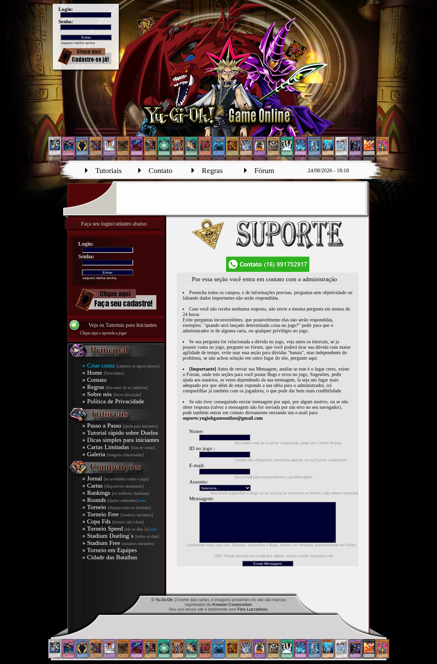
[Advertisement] (241, 198)
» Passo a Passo (120, 425)
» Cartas (113, 485)
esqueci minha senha (78, 43)
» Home (103, 372)
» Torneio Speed (116, 528)
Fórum (264, 170)
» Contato (94, 379)
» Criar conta (120, 365)
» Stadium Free (118, 542)
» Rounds (110, 499)
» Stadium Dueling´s (120, 535)
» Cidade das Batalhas (109, 557)
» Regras (115, 387)
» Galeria (113, 454)
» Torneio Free (117, 514)
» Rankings (115, 492)
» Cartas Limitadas (118, 447)
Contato (160, 170)
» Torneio (116, 507)
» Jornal (115, 478)
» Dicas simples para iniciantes (120, 439)
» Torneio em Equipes (109, 550)
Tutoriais (108, 170)
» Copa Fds (113, 521)
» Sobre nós (111, 394)
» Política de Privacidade (113, 401)
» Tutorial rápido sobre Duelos (120, 432)
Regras (212, 170)
